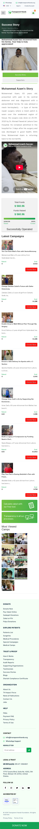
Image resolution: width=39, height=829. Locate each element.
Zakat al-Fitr (8, 618)
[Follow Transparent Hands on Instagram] (11, 788)
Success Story (13, 28)
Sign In (18, 6)
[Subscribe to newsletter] (28, 750)
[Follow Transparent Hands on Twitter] (17, 788)
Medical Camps (9, 645)
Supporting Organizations (13, 666)
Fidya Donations (9, 621)
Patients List (8, 632)
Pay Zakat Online (10, 612)
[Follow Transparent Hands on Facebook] (5, 788)
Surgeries (7, 636)
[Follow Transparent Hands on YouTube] (29, 788)
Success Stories (9, 672)
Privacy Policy (9, 719)
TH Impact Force (9, 693)
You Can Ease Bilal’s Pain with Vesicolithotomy (19, 251)
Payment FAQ (8, 716)
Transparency (8, 659)
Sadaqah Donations (11, 615)
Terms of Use (8, 723)
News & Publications (11, 696)
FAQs (5, 713)
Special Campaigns (10, 642)
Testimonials (8, 669)
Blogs (5, 675)
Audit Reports (8, 662)
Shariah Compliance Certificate (15, 678)
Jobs (5, 702)
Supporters (20, 80)
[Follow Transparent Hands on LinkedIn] (23, 788)
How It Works (8, 656)
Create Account (29, 6)
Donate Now (31, 269)
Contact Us (7, 699)
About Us (6, 689)
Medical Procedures (11, 639)
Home (4, 28)
